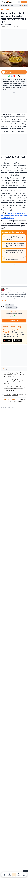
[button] (14, 59)
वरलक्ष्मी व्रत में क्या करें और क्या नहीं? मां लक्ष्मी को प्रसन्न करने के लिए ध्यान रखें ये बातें (14, 252)
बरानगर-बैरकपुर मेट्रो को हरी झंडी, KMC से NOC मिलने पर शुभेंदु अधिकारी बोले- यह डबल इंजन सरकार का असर (14, 374)
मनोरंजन (12, 330)
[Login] (14, 874)
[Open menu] (2, 2)
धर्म (23, 330)
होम (1, 5)
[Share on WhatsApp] (9, 76)
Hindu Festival (9, 305)
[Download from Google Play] (7, 340)
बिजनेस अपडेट (18, 330)
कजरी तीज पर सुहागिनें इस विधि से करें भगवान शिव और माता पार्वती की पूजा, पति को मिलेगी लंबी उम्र (15, 237)
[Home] (8, 2)
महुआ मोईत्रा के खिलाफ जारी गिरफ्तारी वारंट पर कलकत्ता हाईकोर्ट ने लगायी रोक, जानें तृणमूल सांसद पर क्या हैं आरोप (14, 388)
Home (2, 9)
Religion (7, 9)
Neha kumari (8, 24)
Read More (3, 300)
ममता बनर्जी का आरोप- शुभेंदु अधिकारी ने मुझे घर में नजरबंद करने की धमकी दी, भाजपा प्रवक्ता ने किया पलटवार (14, 381)
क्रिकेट (5, 332)
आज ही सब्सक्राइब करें (14, 320)
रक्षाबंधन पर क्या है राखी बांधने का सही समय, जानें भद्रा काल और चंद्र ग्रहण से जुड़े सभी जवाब (15, 245)
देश (4, 330)
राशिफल (9, 332)
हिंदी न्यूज (14, 334)
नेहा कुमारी (9, 290)
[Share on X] (19, 76)
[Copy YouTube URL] (14, 76)
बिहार (9, 5)
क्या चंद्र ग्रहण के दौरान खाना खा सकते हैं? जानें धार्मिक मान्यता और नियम (15, 259)
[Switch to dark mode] (19, 2)
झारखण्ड (5, 5)
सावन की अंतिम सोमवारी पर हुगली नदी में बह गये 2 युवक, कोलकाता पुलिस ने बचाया (15, 395)
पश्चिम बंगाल (18, 5)
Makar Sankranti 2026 (11, 307)
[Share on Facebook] (12, 76)
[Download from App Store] (17, 340)
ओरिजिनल (25, 5)
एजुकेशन (7, 330)
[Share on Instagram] (16, 76)
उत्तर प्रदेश (13, 5)
